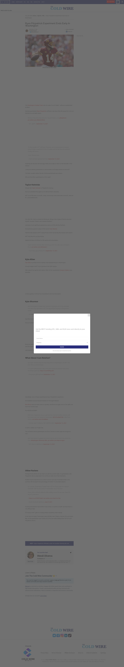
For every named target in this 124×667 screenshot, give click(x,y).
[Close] (89, 315)
